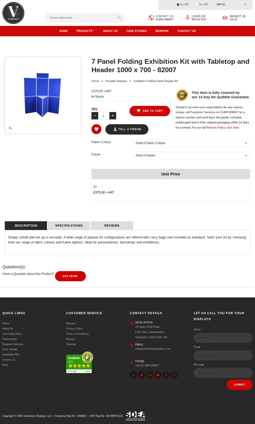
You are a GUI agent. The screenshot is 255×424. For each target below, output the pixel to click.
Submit (239, 384)
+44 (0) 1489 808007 (147, 365)
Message (199, 364)
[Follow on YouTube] (158, 375)
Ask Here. (70, 276)
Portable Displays (116, 81)
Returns (70, 338)
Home (63, 30)
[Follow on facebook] (133, 375)
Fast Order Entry (12, 333)
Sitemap (71, 344)
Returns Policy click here (222, 127)
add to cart (152, 110)
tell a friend (129, 129)
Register (199, 19)
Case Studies (136, 30)
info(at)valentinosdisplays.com (152, 348)
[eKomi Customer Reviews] (79, 361)
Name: (197, 329)
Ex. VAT (184, 4)
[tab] (26, 225)
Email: (197, 346)
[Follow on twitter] (141, 375)
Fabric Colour (101, 142)
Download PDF (11, 354)
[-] (94, 116)
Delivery (71, 323)
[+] (112, 116)
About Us (110, 30)
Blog (5, 364)
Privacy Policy (74, 328)
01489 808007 (165, 19)
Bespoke (162, 30)
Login (196, 16)
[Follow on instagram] (174, 375)
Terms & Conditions (77, 333)
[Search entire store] (119, 18)
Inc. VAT (203, 4)
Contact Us (187, 30)
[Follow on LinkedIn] (149, 375)
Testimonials (9, 338)
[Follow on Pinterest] (166, 375)
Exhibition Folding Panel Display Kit (156, 81)
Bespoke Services (13, 344)
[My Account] (187, 16)
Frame (96, 154)
